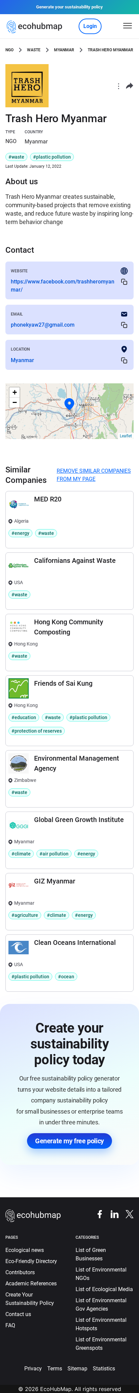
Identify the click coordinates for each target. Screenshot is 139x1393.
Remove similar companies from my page (94, 475)
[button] (69, 404)
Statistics (104, 1368)
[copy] (124, 282)
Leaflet (126, 436)
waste (33, 50)
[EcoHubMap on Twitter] (126, 1213)
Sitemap (77, 1368)
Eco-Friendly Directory (31, 1261)
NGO (9, 50)
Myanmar (64, 50)
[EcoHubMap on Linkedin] (111, 1213)
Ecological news (24, 1250)
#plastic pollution (52, 157)
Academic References (31, 1283)
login (90, 26)
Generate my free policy (69, 1141)
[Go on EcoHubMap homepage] (36, 27)
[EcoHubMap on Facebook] (96, 1213)
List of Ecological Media (104, 1289)
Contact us (18, 1314)
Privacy (33, 1368)
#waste (16, 157)
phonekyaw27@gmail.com (43, 325)
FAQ (10, 1325)
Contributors (20, 1272)
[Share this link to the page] (130, 86)
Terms (54, 1368)
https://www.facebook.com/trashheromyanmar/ (62, 285)
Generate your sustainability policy (69, 6)
